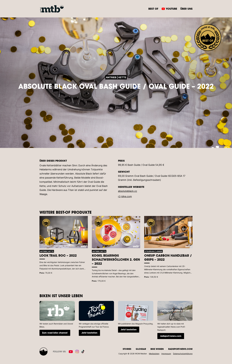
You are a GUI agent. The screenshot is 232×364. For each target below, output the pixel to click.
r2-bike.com (125, 196)
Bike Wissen (157, 348)
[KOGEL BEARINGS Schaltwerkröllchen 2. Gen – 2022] (116, 232)
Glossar (141, 348)
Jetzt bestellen (89, 332)
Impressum (166, 353)
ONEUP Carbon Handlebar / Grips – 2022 (168, 257)
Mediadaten (154, 353)
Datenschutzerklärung (183, 353)
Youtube (171, 8)
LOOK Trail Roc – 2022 (58, 255)
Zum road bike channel (55, 332)
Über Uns (186, 8)
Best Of (153, 8)
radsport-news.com (170, 335)
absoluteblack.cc (127, 191)
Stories (127, 348)
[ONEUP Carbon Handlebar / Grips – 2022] (168, 232)
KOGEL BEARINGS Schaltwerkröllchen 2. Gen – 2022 (116, 259)
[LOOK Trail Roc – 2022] (63, 232)
